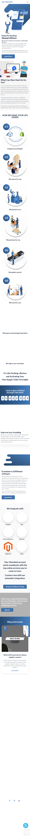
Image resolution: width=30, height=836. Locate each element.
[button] (2, 676)
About (4, 811)
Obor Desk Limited (17, 831)
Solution (4, 815)
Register (17, 808)
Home (3, 808)
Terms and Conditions (21, 815)
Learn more (15, 670)
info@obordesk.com (8, 824)
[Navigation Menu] (27, 2)
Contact (4, 818)
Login (16, 811)
